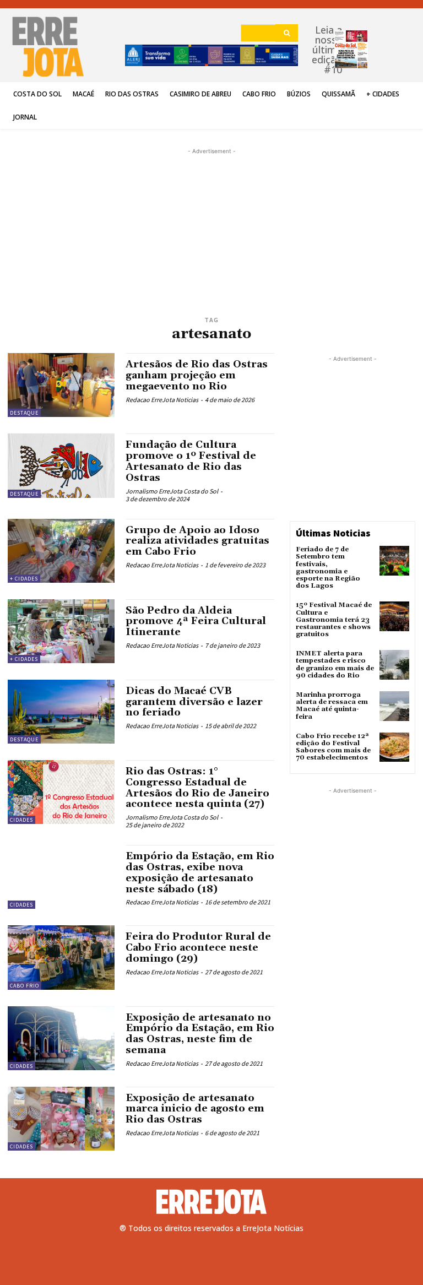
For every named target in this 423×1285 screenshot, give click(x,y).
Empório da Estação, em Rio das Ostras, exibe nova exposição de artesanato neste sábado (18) (200, 872)
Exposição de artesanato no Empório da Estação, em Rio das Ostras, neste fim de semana (200, 1033)
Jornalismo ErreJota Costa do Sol (172, 491)
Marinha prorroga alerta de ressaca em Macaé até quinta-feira (332, 706)
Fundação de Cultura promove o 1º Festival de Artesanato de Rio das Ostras (191, 461)
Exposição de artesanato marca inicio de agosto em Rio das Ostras (195, 1109)
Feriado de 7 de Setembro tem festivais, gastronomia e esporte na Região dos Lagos (328, 567)
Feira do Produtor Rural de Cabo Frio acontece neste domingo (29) (198, 947)
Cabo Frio (24, 985)
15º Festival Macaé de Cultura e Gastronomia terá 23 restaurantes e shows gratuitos (334, 619)
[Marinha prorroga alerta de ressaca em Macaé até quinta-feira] (394, 706)
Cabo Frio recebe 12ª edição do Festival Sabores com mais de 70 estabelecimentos (333, 747)
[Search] (286, 33)
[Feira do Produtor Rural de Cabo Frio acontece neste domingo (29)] (61, 957)
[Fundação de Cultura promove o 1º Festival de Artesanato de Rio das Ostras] (61, 465)
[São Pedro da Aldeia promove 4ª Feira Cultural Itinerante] (61, 631)
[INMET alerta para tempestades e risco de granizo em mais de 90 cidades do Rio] (394, 665)
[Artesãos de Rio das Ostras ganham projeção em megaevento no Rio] (61, 385)
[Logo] (211, 1201)
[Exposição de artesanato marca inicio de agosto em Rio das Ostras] (61, 1119)
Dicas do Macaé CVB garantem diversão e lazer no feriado (194, 702)
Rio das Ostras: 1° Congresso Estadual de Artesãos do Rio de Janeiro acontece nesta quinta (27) (197, 787)
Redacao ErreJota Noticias (162, 399)
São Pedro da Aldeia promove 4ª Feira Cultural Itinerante (196, 621)
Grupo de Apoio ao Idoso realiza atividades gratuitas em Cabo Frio (197, 541)
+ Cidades (24, 578)
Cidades (21, 819)
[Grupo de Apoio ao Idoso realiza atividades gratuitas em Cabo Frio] (61, 551)
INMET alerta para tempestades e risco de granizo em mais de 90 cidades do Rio (335, 664)
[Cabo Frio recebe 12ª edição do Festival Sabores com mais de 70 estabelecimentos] (394, 747)
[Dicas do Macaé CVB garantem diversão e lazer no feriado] (61, 712)
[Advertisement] (211, 212)
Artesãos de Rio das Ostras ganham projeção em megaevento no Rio (197, 375)
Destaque (24, 412)
